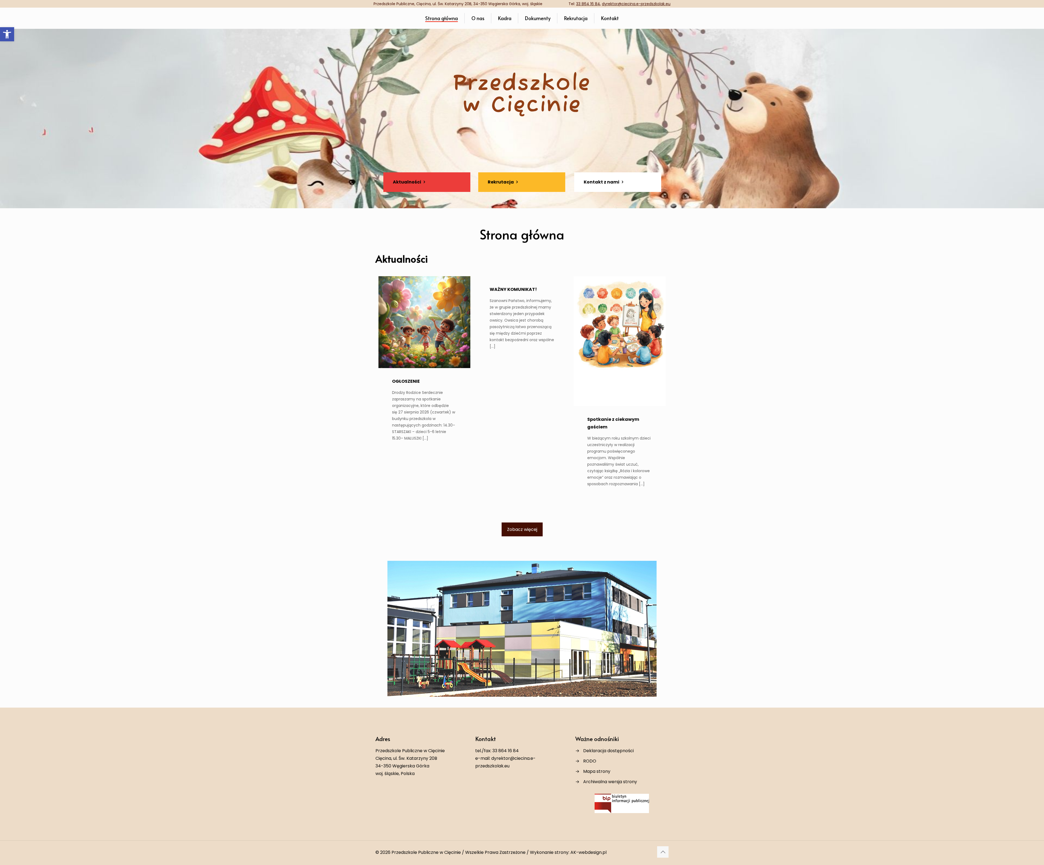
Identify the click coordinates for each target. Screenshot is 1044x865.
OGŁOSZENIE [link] (406, 381)
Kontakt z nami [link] (602, 182)
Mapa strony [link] (596, 771)
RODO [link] (589, 761)
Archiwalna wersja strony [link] (610, 782)
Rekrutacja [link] (501, 182)
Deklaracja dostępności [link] (608, 751)
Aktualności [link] (407, 182)
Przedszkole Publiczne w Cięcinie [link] (426, 852)
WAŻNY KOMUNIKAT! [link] (513, 289)
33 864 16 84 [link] (588, 4)
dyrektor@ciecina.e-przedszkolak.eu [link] (636, 4)
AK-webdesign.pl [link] (588, 852)
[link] (7, 34)
